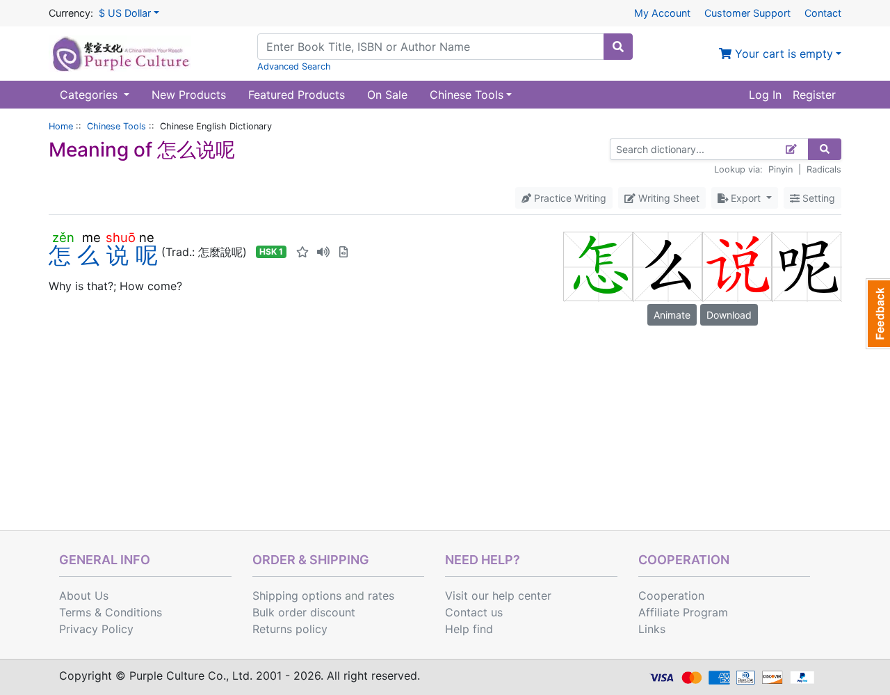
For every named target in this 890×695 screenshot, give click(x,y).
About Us (83, 595)
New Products (189, 95)
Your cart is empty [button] (782, 54)
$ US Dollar (125, 13)
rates (381, 595)
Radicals (824, 169)
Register (814, 95)
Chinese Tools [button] (466, 95)
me (91, 237)
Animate (672, 315)
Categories (90, 95)
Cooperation (671, 595)
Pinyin (780, 169)
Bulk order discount (303, 612)
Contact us (474, 612)
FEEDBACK (878, 313)
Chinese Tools (116, 126)
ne (147, 237)
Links (651, 629)
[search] (618, 46)
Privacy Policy (96, 629)
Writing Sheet (667, 198)
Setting (817, 198)
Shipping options (296, 595)
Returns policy (289, 629)
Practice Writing (568, 198)
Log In (765, 95)
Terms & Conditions (110, 612)
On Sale (387, 95)
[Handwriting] (792, 149)
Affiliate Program (683, 612)
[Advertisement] (445, 425)
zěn (63, 237)
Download (729, 315)
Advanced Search (294, 66)
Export (745, 198)
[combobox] (430, 46)
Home (61, 126)
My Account (662, 13)
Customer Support (747, 13)
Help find (469, 629)
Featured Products (296, 95)
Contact (822, 13)
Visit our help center (498, 595)
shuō (121, 237)
